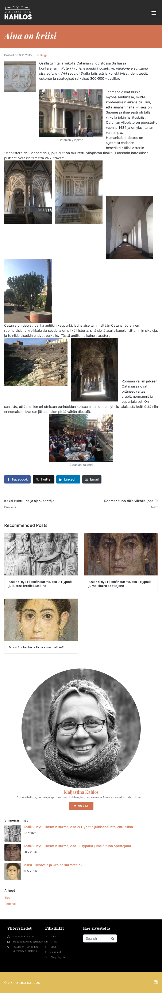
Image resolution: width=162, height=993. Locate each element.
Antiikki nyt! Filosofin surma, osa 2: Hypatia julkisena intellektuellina (78, 827)
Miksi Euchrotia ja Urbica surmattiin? (52, 865)
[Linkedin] (156, 982)
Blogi (43, 55)
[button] (154, 13)
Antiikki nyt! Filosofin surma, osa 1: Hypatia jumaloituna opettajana (77, 846)
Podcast (10, 903)
